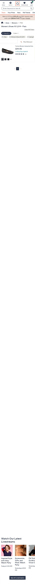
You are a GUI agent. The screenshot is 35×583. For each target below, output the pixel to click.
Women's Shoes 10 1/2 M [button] (17, 37)
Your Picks (11, 13)
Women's (14, 23)
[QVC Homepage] (2, 23)
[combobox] (16, 8)
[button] (3, 4)
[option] (17, 17)
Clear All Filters (29, 29)
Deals (3, 13)
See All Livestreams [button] (17, 578)
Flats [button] (5, 37)
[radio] (3, 59)
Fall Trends (26, 13)
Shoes (7, 23)
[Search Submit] (31, 8)
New (19, 13)
